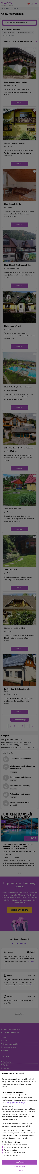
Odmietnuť (19, 1170)
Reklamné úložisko (11, 1150)
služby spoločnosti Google (16, 1102)
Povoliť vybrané (19, 1166)
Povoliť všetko (19, 1162)
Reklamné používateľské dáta (14, 1153)
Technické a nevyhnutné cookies (15, 1144)
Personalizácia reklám (12, 1155)
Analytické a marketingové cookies (16, 1147)
